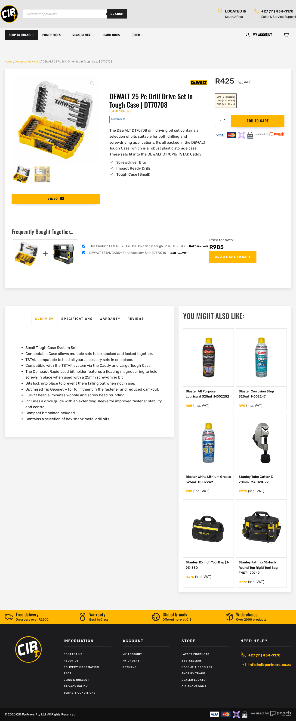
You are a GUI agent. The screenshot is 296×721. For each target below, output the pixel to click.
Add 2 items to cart (233, 256)
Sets (37, 61)
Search (117, 14)
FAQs (67, 673)
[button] (286, 35)
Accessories (23, 61)
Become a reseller (197, 667)
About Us (71, 660)
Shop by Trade (193, 673)
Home (8, 61)
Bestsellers (192, 660)
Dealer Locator (195, 679)
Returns (129, 667)
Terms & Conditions (80, 692)
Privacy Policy (76, 686)
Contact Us (73, 654)
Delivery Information (81, 667)
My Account (132, 654)
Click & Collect (76, 679)
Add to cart (258, 121)
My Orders (131, 660)
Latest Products (195, 654)
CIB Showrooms (194, 686)
